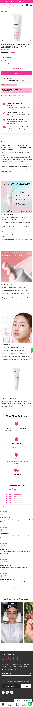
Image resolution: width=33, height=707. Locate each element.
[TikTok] (11, 692)
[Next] (30, 40)
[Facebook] (3, 692)
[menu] (31, 6)
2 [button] (14, 588)
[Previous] (27, 40)
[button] (4, 50)
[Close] (32, 695)
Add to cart (16, 68)
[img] (3, 511)
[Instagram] (7, 692)
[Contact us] (30, 704)
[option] (16, 26)
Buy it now (16, 73)
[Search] (22, 6)
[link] (9, 704)
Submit (26, 686)
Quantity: (3, 60)
